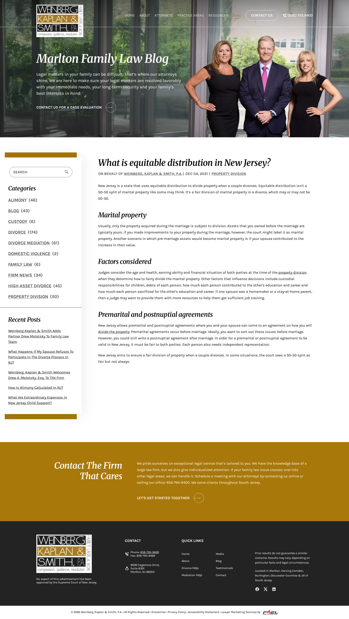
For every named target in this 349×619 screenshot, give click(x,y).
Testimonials (224, 568)
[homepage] (59, 21)
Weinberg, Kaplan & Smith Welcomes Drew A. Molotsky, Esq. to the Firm (39, 375)
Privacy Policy (177, 612)
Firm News (20, 275)
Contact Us (262, 15)
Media (220, 554)
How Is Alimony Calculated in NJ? (35, 388)
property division (292, 272)
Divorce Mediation (29, 242)
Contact (221, 575)
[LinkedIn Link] (274, 589)
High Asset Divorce (29, 285)
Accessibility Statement (203, 612)
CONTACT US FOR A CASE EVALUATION (69, 107)
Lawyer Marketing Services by (240, 612)
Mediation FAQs (192, 575)
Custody (17, 221)
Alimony (17, 200)
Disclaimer (158, 612)
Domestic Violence (29, 253)
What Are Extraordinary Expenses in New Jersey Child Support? (37, 400)
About (144, 15)
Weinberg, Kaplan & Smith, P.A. (153, 174)
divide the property (113, 332)
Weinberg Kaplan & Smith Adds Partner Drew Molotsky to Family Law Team (38, 336)
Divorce (17, 232)
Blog (237, 15)
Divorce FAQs (190, 568)
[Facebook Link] (257, 589)
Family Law (20, 264)
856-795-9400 (149, 552)
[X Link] (265, 589)
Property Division (28, 296)
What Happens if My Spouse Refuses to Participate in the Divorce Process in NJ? (40, 357)
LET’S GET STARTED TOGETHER (163, 498)
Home (130, 15)
